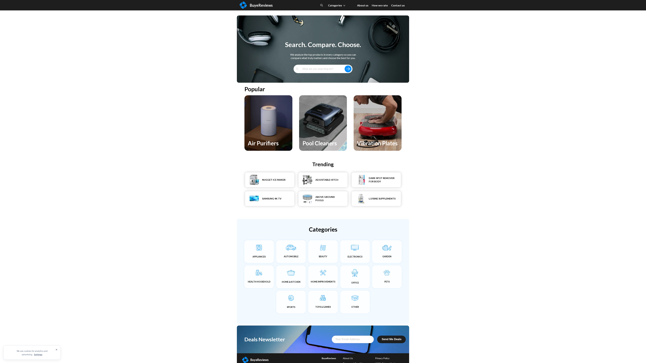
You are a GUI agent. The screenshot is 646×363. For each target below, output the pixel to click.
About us (362, 5)
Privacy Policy (382, 358)
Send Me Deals (391, 339)
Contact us (398, 5)
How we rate (380, 5)
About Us (348, 358)
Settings (38, 354)
